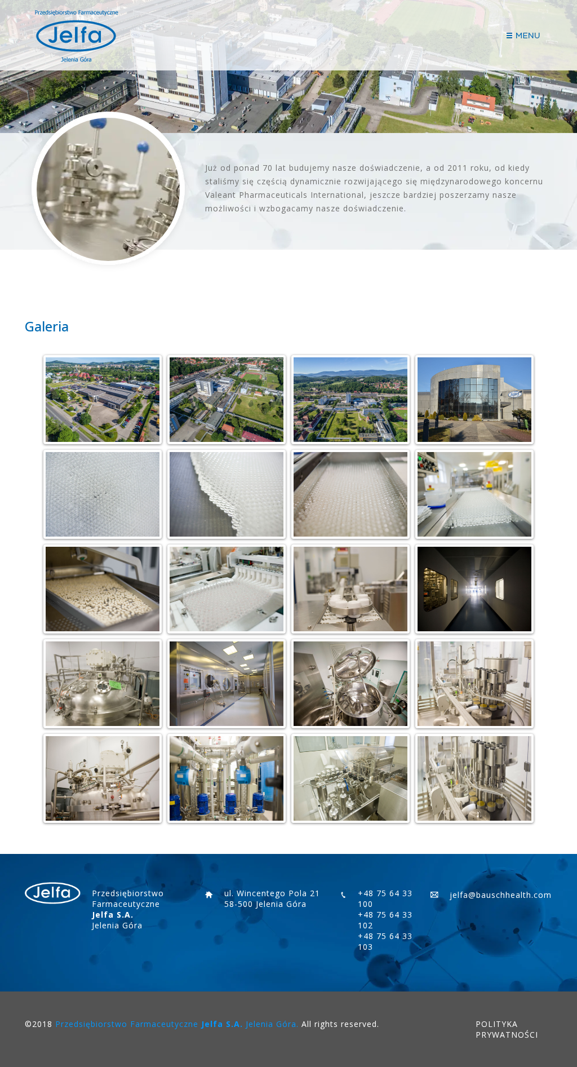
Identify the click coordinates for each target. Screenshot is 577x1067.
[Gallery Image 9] (102, 589)
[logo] (75, 36)
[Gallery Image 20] (474, 778)
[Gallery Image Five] (102, 494)
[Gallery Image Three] (350, 399)
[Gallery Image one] (102, 399)
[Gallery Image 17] (102, 778)
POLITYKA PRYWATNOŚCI (507, 1029)
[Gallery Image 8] (474, 494)
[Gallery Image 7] (350, 494)
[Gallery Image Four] (474, 399)
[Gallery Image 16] (474, 683)
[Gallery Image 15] (350, 683)
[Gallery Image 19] (350, 778)
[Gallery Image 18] (226, 778)
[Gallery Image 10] (226, 589)
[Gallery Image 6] (226, 494)
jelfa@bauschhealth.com (501, 894)
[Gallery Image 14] (226, 683)
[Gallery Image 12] (474, 589)
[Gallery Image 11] (350, 589)
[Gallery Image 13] (102, 683)
